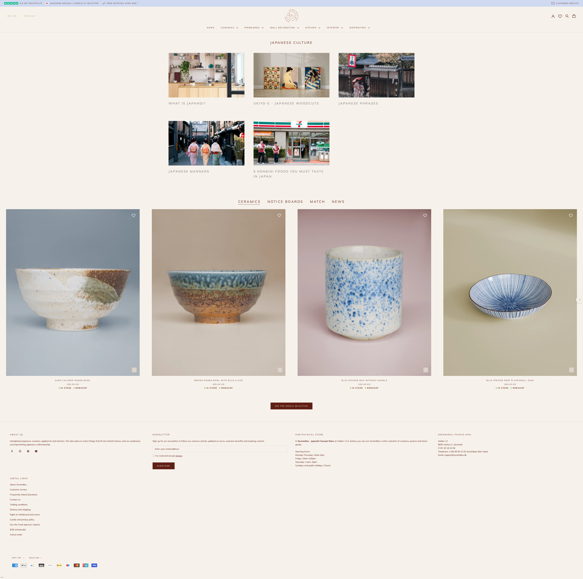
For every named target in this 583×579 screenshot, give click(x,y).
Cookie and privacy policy (22, 519)
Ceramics (228, 27)
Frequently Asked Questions (23, 494)
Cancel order (16, 534)
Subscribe (163, 466)
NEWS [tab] (338, 201)
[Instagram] (19, 451)
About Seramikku (18, 484)
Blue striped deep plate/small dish (510, 380)
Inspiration (358, 27)
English (29, 16)
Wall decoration (283, 27)
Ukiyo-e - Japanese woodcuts (286, 103)
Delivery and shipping (20, 509)
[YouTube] (35, 451)
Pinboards (253, 27)
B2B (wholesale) (18, 529)
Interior (333, 27)
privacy (179, 455)
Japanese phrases (358, 103)
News (211, 27)
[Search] (567, 15)
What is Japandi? (187, 103)
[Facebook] (11, 451)
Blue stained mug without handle (364, 380)
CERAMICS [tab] (249, 201)
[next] (579, 299)
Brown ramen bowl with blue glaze (218, 380)
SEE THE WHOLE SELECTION (291, 406)
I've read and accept (168, 455)
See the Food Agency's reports (25, 524)
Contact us (15, 499)
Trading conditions (18, 504)
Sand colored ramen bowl (73, 380)
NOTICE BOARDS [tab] (285, 201)
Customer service (18, 489)
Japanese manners (189, 171)
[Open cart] (574, 16)
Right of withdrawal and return (25, 514)
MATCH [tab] (317, 201)
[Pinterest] (27, 451)
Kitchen (311, 27)
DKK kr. (12, 16)
